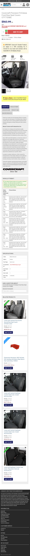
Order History (3, 547)
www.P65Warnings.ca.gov (15, 264)
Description (5, 106)
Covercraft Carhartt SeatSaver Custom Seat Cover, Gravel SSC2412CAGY (12, 394)
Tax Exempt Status (5, 515)
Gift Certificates (4, 537)
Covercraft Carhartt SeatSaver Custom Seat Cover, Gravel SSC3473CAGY (12, 431)
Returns (2, 530)
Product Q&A (15, 110)
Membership (3, 551)
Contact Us (19, 1)
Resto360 (3, 511)
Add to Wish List (7, 39)
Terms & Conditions (5, 523)
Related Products (7, 113)
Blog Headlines (4, 540)
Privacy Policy (3, 521)
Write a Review (17, 37)
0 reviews (10, 37)
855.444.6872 (12, 1)
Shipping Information (5, 514)
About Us (3, 518)
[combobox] (15, 291)
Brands (2, 535)
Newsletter (3, 550)
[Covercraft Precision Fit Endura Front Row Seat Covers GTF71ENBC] (15, 74)
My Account (3, 545)
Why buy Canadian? (5, 517)
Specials (3, 538)
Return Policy (3, 512)
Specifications (6, 110)
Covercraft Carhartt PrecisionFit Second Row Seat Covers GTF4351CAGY (13, 322)
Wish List (3, 548)
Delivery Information (5, 520)
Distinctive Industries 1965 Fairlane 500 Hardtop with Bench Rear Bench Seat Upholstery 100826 (14, 359)
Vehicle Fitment (14, 106)
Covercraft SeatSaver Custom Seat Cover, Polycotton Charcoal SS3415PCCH (13, 468)
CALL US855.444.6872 (22, 59)
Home (3, 9)
